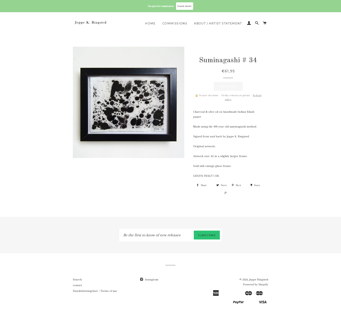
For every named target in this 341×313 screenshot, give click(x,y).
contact (77, 285)
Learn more (185, 6)
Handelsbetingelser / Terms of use (95, 291)
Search (77, 279)
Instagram (151, 279)
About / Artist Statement (218, 23)
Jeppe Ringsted (258, 279)
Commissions (174, 23)
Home (150, 23)
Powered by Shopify (255, 284)
